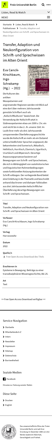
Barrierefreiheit (12, 360)
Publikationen (9, 28)
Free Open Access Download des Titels (25, 256)
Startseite (7, 24)
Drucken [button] (9, 400)
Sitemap (9, 350)
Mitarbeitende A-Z (13, 332)
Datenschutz (10, 355)
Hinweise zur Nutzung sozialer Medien (17, 385)
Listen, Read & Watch (25, 24)
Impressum (10, 346)
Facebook (11, 379)
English (8, 405)
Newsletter (10, 341)
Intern (8, 336)
